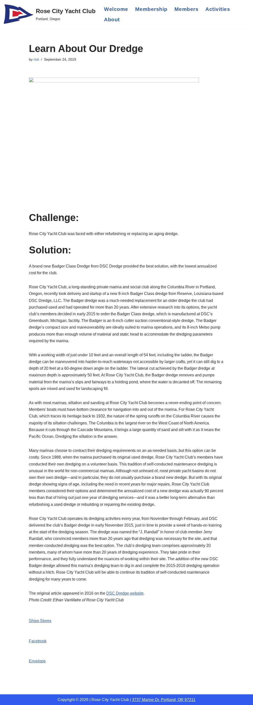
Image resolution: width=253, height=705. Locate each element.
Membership (151, 9)
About (112, 19)
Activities (217, 9)
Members (186, 9)
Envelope (37, 661)
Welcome (116, 9)
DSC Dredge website (125, 593)
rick (36, 59)
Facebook (37, 641)
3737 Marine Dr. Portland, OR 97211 (163, 700)
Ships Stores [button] (40, 621)
